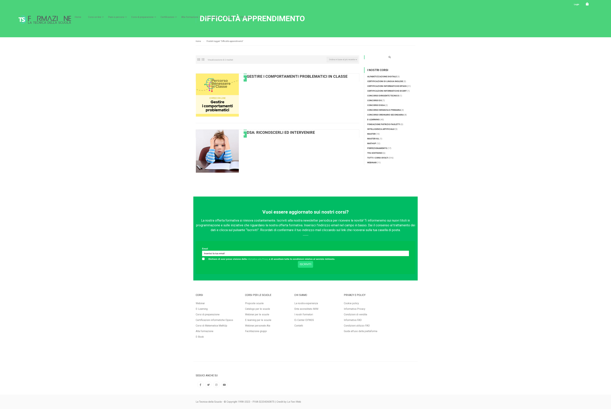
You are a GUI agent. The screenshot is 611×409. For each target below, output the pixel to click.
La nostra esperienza (306, 303)
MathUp (371, 143)
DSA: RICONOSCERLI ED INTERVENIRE (281, 132)
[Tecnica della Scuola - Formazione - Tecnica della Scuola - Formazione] (44, 22)
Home (78, 17)
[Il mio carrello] (587, 4)
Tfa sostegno (374, 153)
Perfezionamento (377, 148)
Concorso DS (374, 100)
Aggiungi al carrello (243, 78)
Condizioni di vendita (355, 314)
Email (205, 248)
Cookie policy (351, 303)
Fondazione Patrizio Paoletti (383, 124)
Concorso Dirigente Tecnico (383, 95)
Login (576, 4)
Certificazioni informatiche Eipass (387, 86)
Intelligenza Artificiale (380, 129)
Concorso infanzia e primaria (384, 110)
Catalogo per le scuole (257, 308)
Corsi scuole (211, 17)
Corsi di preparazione (142, 17)
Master (371, 134)
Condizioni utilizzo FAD (357, 325)
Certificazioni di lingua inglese (385, 81)
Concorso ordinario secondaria (385, 115)
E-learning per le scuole (258, 320)
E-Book (229, 17)
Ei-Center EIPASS (304, 320)
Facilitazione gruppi (256, 331)
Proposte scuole (254, 303)
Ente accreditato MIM (306, 308)
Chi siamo (245, 17)
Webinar (371, 162)
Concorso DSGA (376, 105)
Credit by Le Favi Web (289, 401)
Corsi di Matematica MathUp (211, 325)
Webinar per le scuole (257, 314)
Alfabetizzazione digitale (382, 76)
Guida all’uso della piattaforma (360, 331)
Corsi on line (94, 17)
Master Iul (373, 138)
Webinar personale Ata (257, 325)
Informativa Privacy (354, 308)
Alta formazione (189, 17)
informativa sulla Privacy (257, 259)
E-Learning (373, 119)
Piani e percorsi (116, 17)
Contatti (298, 325)
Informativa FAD (353, 320)
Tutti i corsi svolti (377, 158)
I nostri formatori (303, 314)
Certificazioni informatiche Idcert (387, 91)
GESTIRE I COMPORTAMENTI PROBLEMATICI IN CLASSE (297, 76)
